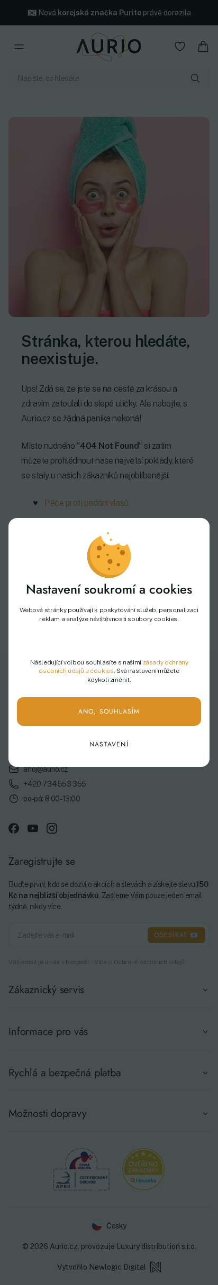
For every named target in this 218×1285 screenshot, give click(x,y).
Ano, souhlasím (109, 711)
